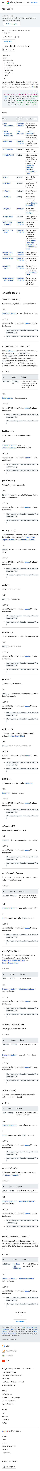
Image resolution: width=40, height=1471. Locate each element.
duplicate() (7, 141)
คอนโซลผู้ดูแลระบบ (7, 1394)
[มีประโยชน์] (15, 37)
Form (33, 87)
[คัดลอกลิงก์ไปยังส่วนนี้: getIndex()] (15, 632)
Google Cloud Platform (9, 1446)
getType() (6, 209)
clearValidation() (8, 125)
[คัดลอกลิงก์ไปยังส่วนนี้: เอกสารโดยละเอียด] (23, 293)
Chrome (4, 1439)
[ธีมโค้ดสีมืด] (33, 91)
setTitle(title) (6, 267)
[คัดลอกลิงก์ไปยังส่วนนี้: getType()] (14, 779)
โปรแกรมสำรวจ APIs (8, 1404)
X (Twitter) (5, 1420)
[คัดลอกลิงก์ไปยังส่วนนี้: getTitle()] (15, 729)
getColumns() (7, 149)
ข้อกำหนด (4, 1461)
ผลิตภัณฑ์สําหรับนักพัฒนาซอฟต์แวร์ (12, 1375)
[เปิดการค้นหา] (28, 2)
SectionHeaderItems (27, 540)
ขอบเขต (27, 323)
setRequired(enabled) (7, 254)
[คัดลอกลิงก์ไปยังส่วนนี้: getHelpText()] (19, 530)
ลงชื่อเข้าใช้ (34, 2)
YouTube (4, 1423)
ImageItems (30, 165)
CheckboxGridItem (20, 125)
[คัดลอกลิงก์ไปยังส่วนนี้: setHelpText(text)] (23, 951)
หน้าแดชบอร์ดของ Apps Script (11, 1397)
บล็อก (3, 1413)
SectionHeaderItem (31, 204)
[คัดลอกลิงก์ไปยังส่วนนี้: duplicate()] (16, 431)
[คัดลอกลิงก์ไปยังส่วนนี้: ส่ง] (5, 914)
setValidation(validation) (8, 279)
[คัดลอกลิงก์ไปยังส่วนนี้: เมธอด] (9, 113)
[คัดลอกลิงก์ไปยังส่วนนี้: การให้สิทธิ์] (10, 319)
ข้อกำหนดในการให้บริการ (8, 1385)
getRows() (6, 191)
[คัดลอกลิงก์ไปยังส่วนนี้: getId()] (12, 585)
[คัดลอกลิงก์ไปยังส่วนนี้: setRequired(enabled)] (26, 1024)
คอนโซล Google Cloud (8, 1401)
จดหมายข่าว (5, 1416)
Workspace (21, 2)
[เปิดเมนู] (3, 2)
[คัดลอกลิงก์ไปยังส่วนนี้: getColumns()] (17, 481)
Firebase (4, 1443)
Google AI (5, 1449)
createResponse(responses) (7, 133)
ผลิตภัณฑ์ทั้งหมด (6, 1453)
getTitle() (6, 197)
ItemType (20, 209)
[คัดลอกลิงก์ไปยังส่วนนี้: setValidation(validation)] (32, 1237)
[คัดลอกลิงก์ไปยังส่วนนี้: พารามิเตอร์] (11, 371)
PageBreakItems (29, 168)
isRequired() (7, 217)
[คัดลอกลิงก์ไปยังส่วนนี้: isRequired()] (18, 826)
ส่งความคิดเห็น (8, 41)
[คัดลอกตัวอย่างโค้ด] (36, 91)
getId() (5, 177)
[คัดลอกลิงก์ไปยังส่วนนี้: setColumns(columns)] (25, 873)
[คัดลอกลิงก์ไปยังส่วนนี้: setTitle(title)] (21, 1168)
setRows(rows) (7, 258)
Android (4, 1436)
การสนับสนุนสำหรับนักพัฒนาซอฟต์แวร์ (13, 1382)
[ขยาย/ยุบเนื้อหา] (9, 55)
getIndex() (6, 183)
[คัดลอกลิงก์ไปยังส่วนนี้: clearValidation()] (23, 299)
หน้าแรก (4, 30)
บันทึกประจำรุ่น (6, 1378)
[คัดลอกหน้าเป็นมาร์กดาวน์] (10, 49)
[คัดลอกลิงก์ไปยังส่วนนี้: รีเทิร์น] (8, 309)
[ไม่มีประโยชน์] (18, 37)
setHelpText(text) (7, 231)
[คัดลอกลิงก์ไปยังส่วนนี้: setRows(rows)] (19, 1090)
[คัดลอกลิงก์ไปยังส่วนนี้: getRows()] (14, 679)
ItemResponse (20, 132)
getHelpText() (8, 155)
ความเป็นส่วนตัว (13, 1461)
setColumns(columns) (7, 223)
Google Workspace (14, 30)
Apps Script (7, 9)
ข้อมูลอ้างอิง (7, 33)
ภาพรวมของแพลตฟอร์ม (9, 1372)
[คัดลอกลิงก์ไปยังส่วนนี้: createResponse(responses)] (32, 346)
